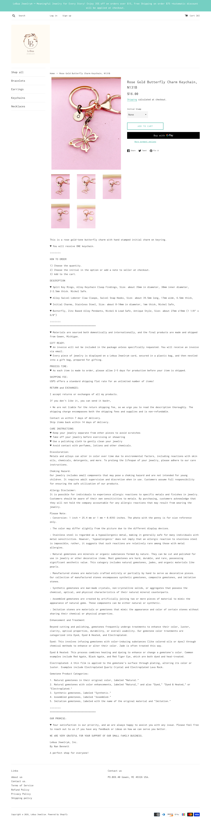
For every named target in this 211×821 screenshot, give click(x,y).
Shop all (17, 72)
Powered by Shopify (58, 814)
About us (16, 777)
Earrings (17, 89)
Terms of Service (22, 785)
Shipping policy (21, 798)
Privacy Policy (21, 793)
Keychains (18, 97)
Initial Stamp (134, 109)
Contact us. (19, 781)
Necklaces (18, 106)
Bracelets (18, 80)
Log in (53, 15)
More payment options (145, 141)
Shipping (132, 99)
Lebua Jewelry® (38, 814)
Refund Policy (20, 789)
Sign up (67, 15)
